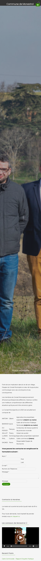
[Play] (4, 546)
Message (5, 472)
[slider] (19, 546)
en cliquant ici (15, 516)
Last (22, 462)
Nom (4, 456)
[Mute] (33, 546)
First (22, 459)
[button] (20, 537)
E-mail (4, 465)
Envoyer (6, 484)
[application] (20, 537)
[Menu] (38, 4)
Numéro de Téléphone (9, 469)
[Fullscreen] (36, 546)
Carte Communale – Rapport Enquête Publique (18, 559)
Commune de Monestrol (19, 4)
